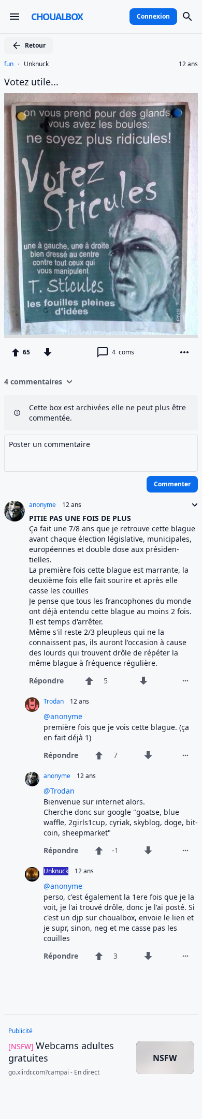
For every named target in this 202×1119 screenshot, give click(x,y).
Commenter (172, 484)
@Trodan (59, 791)
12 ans (188, 64)
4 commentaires (33, 381)
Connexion (153, 16)
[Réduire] (191, 505)
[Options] (184, 352)
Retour (35, 45)
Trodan (54, 701)
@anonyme (63, 716)
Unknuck (36, 64)
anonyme (42, 505)
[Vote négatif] (47, 352)
